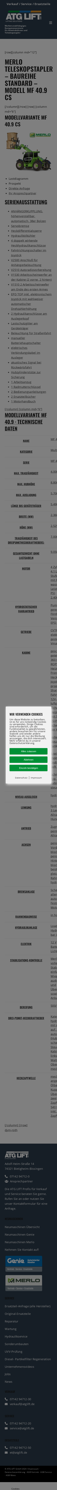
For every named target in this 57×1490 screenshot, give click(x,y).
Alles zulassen (28, 751)
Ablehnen (28, 759)
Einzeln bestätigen (28, 768)
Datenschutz (21, 777)
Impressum (36, 777)
